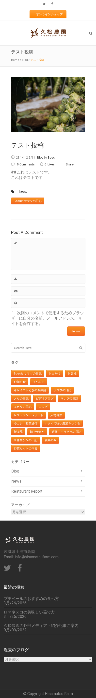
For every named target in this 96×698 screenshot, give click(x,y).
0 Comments (26, 164)
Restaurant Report (26, 491)
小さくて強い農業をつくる (62, 423)
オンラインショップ (49, 14)
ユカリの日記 (23, 407)
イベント (39, 382)
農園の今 (50, 440)
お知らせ (20, 382)
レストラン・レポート (28, 415)
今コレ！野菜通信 (25, 423)
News (16, 481)
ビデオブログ (44, 398)
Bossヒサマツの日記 (28, 201)
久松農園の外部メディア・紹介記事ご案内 (41, 625)
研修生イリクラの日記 (66, 432)
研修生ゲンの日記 (25, 440)
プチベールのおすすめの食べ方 (31, 599)
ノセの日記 (21, 398)
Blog (25, 60)
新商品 (18, 432)
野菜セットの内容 (25, 448)
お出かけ (55, 373)
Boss (51, 157)
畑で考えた (37, 432)
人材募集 (56, 415)
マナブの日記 (69, 398)
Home (15, 60)
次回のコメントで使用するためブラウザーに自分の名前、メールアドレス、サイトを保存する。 (47, 318)
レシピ (43, 407)
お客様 (72, 373)
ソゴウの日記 (62, 390)
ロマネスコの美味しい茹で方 (29, 612)
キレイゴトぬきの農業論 (30, 390)
